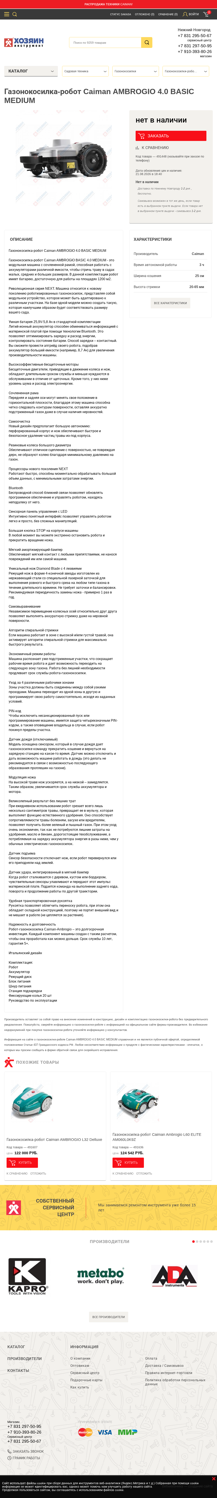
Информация (84, 1347)
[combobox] (85, 71)
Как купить (79, 1387)
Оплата (151, 1358)
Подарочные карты (86, 1380)
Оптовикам (79, 1365)
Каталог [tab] (18, 71)
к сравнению (155, 148)
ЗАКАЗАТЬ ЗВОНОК (28, 1451)
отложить (38, 1173)
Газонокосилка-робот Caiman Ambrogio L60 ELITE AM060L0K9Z (157, 1137)
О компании (80, 1358)
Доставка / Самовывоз (164, 1365)
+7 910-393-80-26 (195, 51)
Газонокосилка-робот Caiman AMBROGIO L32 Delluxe (54, 1139)
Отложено (144, 14)
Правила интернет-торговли (168, 1373)
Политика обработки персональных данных (175, 1382)
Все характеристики (170, 303)
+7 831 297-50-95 (195, 45)
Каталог (16, 1347)
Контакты (18, 1371)
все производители (108, 1317)
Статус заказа (120, 14)
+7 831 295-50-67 (194, 35)
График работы (26, 1458)
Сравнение (168, 14)
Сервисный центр (85, 1373)
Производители (24, 1359)
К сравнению (17, 1173)
